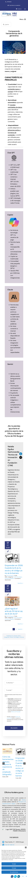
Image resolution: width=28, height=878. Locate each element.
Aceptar (14, 864)
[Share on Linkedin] (18, 876)
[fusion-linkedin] (20, 453)
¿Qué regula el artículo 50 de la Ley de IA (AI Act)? (14, 611)
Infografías (11, 578)
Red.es (24, 800)
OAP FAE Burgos (9, 575)
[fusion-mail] (20, 457)
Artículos (7, 578)
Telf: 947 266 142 (9, 845)
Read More (20, 583)
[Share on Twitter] (15, 876)
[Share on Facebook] (12, 876)
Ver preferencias (14, 872)
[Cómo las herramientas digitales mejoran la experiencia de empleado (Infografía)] (7, 751)
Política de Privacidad (15, 711)
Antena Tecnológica (17, 577)
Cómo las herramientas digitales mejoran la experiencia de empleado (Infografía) (7, 766)
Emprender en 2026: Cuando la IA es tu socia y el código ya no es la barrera (14, 569)
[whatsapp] (25, 9)
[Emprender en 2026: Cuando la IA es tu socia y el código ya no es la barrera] (12, 558)
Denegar (14, 868)
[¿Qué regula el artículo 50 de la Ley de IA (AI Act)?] (12, 601)
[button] (26, 847)
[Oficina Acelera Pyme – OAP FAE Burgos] (9, 12)
